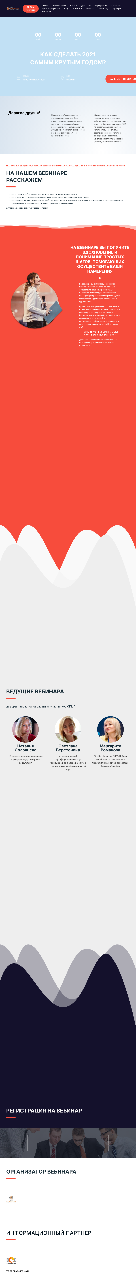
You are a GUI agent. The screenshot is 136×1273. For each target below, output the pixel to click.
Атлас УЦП (77, 9)
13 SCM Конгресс (30, 8)
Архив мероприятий (51, 9)
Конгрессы (115, 5)
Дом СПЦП (86, 5)
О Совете (90, 9)
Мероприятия (101, 5)
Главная (45, 5)
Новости (73, 5)
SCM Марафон (59, 5)
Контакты (46, 11)
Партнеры (116, 9)
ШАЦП (66, 9)
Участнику (103, 9)
